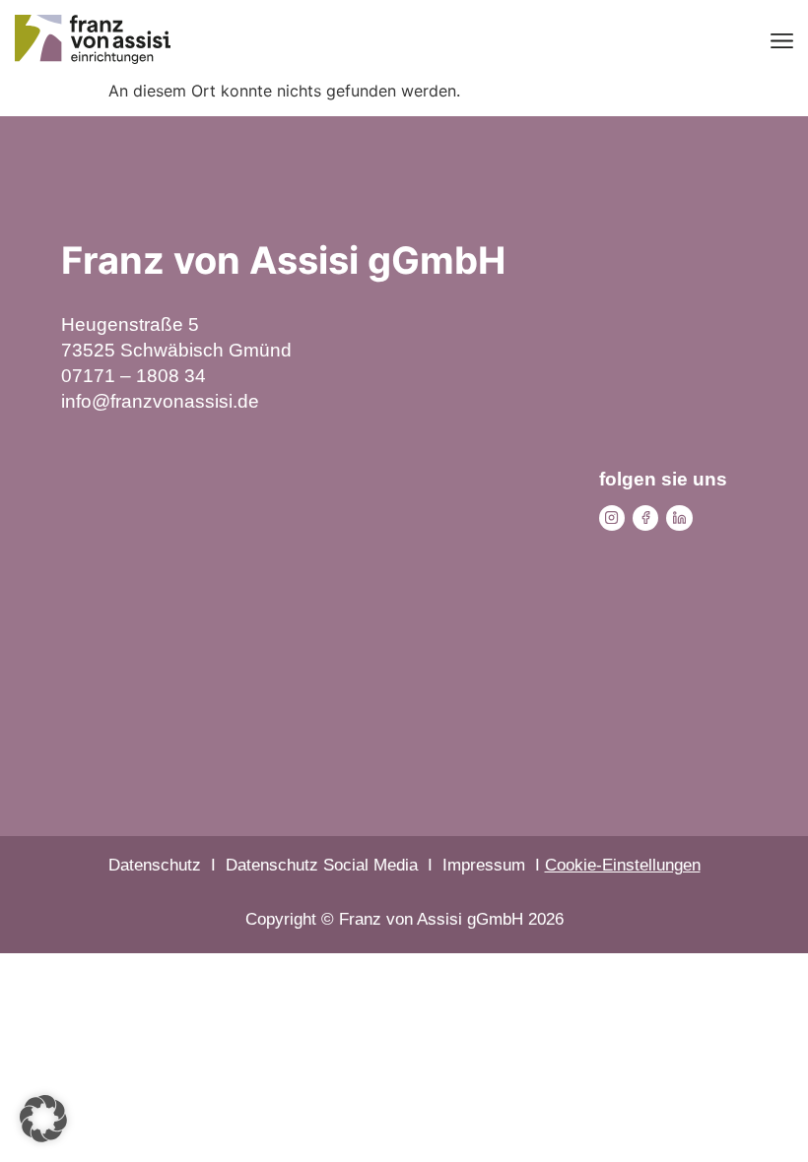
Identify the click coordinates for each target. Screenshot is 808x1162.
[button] (43, 1118)
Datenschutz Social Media (322, 865)
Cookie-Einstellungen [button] (623, 865)
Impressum (483, 865)
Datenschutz (154, 865)
